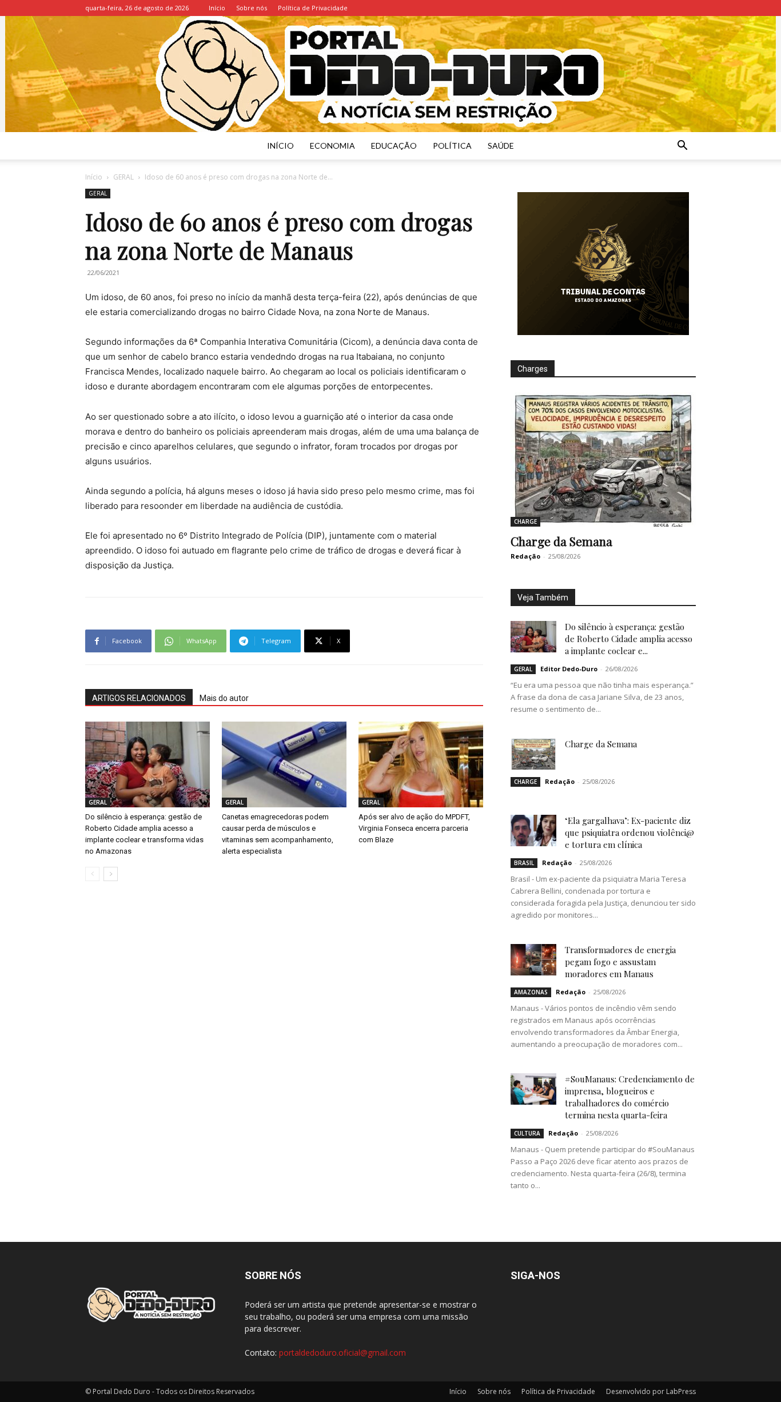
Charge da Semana (561, 541)
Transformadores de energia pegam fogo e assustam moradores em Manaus (620, 961)
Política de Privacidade (313, 7)
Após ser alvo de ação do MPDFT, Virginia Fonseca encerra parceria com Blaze (414, 828)
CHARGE (525, 521)
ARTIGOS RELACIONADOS (139, 698)
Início (217, 7)
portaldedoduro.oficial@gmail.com (342, 1352)
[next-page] (110, 874)
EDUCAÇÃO (394, 145)
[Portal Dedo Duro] (390, 74)
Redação (525, 556)
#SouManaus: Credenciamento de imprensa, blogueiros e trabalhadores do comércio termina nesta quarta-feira (630, 1097)
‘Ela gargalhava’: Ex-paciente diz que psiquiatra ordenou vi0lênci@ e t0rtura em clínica (629, 832)
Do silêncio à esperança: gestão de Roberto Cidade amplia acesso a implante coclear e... (628, 638)
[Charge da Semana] (603, 459)
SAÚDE (501, 145)
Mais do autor (224, 698)
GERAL (123, 177)
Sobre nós (251, 7)
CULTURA (527, 1133)
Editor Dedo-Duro (568, 668)
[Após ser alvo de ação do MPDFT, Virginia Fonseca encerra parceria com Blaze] (420, 764)
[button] (682, 146)
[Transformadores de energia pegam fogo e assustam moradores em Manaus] (533, 959)
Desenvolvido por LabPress (651, 1391)
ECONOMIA (332, 145)
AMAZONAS (531, 992)
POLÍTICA (452, 145)
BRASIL (524, 863)
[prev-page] (92, 874)
